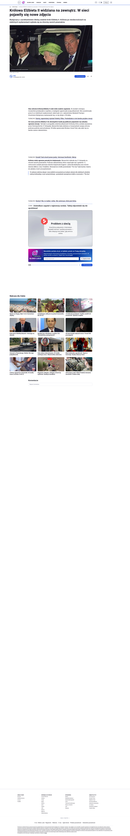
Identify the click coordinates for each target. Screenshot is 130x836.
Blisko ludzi (30, 2)
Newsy (66, 796)
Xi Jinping (91, 804)
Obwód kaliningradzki (69, 799)
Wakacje (67, 808)
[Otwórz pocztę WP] (96, 2)
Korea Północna (44, 796)
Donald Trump (92, 798)
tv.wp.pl (19, 799)
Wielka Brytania (44, 813)
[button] (100, 2)
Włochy (42, 803)
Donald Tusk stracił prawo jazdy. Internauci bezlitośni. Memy (56, 157)
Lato (66, 806)
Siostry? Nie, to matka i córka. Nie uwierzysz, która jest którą (56, 201)
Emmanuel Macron (93, 801)
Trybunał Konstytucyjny (70, 803)
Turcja (42, 799)
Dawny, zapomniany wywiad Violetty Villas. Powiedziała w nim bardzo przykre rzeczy (64, 118)
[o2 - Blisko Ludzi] (24, 2)
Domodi (19, 796)
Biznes (65, 2)
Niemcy (42, 809)
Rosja (42, 801)
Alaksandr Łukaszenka (93, 803)
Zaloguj (106, 2)
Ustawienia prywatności (88, 822)
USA (42, 808)
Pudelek (19, 801)
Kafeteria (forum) (20, 798)
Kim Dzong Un (92, 796)
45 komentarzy (81, 76)
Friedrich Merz (92, 808)
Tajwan (42, 806)
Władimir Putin (92, 799)
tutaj (46, 833)
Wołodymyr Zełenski (93, 806)
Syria (42, 804)
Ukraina (43, 798)
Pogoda (59, 2)
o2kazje (38, 2)
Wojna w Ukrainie (68, 804)
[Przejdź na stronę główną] (19, 3)
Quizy (44, 2)
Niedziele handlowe (69, 798)
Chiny (66, 801)
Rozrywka (51, 2)
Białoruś (43, 811)
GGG (14, 75)
